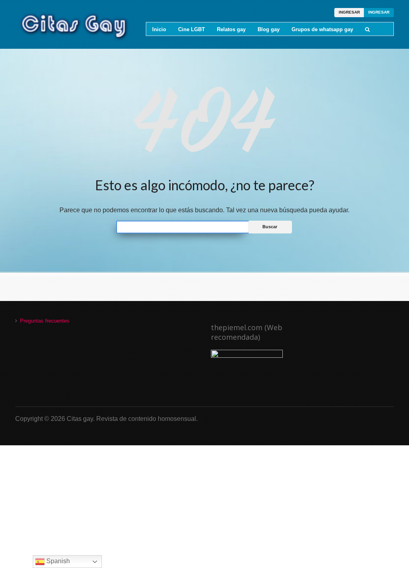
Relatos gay (231, 29)
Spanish (57, 561)
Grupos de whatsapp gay (322, 29)
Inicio (159, 29)
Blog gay (269, 29)
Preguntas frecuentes (44, 321)
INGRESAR (349, 12)
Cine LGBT (191, 29)
